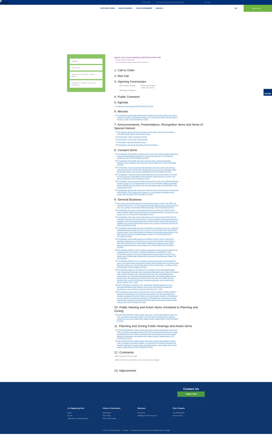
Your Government (144, 8)
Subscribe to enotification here (78, 418)
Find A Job (141, 413)
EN (236, 8)
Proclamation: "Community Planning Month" (133, 139)
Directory (191, 394)
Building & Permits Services (147, 415)
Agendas (75, 61)
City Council (76, 68)
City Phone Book (178, 413)
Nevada (125, 430)
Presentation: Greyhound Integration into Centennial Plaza (138, 145)
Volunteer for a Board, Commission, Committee (84, 84)
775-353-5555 (146, 2)
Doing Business (125, 8)
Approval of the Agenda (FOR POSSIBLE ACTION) (135, 106)
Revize (142, 430)
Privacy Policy (178, 415)
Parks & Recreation (109, 418)
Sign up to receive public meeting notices (83, 75)
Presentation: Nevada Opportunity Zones (132, 142)
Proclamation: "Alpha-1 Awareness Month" (132, 137)
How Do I (159, 8)
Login (168, 430)
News (70, 413)
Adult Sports (107, 413)
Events (70, 415)
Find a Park (107, 415)
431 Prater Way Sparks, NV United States (170, 2)
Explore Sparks (108, 8)
